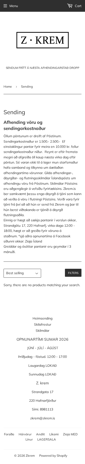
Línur (29, 439)
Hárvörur (25, 434)
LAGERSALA (46, 439)
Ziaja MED (70, 434)
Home (8, 86)
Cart (77, 6)
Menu (13, 6)
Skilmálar (42, 330)
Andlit (40, 434)
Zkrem (30, 455)
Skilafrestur (42, 324)
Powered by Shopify (53, 455)
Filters (73, 273)
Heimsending (42, 318)
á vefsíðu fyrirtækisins (45, 189)
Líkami (54, 434)
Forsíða (9, 434)
